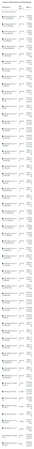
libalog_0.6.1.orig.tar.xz (9, 399)
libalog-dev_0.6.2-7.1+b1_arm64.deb (9, 25)
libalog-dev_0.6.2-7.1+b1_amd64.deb (9, 17)
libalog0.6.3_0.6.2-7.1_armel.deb (9, 264)
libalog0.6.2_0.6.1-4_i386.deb (9, 145)
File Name (5, 7)
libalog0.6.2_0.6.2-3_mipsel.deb (9, 197)
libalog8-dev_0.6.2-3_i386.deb (9, 354)
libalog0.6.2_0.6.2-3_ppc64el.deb (9, 204)
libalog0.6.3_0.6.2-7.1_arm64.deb (9, 257)
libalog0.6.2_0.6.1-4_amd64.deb (9, 122)
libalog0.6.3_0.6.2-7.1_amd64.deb (9, 249)
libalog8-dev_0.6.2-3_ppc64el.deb (9, 376)
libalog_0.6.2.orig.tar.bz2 (9, 436)
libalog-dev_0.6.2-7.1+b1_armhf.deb (9, 32)
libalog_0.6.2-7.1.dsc (9, 429)
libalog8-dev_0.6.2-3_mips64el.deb (9, 362)
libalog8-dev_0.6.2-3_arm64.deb (9, 332)
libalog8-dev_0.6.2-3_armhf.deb (9, 347)
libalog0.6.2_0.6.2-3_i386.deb (9, 182)
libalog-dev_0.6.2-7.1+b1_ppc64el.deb (9, 47)
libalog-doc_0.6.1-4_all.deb (9, 100)
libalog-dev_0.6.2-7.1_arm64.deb (9, 62)
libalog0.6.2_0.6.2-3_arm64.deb (9, 160)
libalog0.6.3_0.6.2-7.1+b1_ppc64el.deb (9, 242)
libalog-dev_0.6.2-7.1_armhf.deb (9, 77)
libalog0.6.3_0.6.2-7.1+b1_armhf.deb (9, 227)
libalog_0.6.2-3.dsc (10, 414)
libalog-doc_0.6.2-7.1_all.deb (9, 115)
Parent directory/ (10, 12)
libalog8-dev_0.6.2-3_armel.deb (9, 339)
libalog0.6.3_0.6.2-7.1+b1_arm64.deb (9, 219)
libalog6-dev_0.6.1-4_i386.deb (9, 317)
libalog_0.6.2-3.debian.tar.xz (9, 406)
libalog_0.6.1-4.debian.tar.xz (9, 384)
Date (27, 7)
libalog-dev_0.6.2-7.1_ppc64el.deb (9, 92)
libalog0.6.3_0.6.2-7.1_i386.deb (9, 279)
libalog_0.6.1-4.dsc (10, 391)
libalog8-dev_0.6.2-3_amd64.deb (9, 324)
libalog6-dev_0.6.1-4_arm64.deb (9, 302)
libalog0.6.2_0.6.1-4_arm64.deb (9, 130)
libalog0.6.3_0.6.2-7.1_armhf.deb (9, 272)
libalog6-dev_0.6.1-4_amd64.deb (9, 294)
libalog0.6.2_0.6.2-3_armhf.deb (9, 174)
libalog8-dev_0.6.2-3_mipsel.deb (9, 369)
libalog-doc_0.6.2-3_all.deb (9, 107)
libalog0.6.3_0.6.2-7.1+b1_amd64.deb (9, 212)
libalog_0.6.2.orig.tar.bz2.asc (9, 444)
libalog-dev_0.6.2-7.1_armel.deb (9, 70)
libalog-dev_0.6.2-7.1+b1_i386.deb (9, 40)
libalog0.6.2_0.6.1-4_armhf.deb (9, 137)
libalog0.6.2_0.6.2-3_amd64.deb (9, 152)
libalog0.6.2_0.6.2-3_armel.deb (9, 167)
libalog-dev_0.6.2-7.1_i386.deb (9, 85)
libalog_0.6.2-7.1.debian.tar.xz (9, 421)
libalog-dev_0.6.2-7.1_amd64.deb (9, 55)
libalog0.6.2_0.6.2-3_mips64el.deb (9, 189)
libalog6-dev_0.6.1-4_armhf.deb (9, 309)
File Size (20, 7)
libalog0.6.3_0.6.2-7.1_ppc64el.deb (9, 287)
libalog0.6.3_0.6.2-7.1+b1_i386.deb (9, 234)
